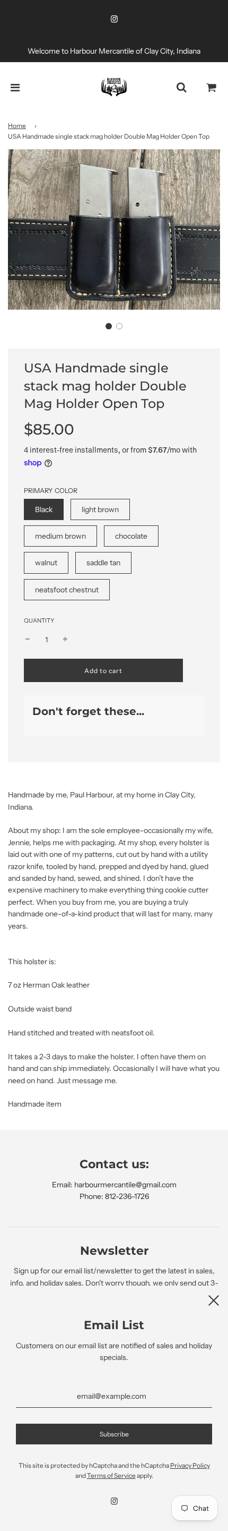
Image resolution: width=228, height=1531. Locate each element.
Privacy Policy (190, 1465)
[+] (65, 639)
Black (43, 509)
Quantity (39, 620)
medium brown (60, 536)
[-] (27, 639)
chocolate (131, 536)
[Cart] (211, 87)
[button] (109, 326)
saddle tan (103, 562)
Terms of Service (111, 1475)
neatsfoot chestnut (67, 589)
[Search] (181, 87)
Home (17, 126)
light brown (100, 509)
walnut (46, 562)
